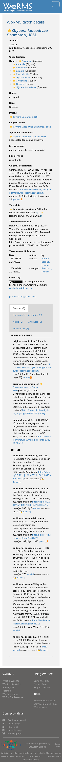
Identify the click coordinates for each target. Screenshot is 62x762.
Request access (42, 687)
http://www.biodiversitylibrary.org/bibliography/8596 (32, 439)
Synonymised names (21, 132)
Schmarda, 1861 (32, 126)
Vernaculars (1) (21, 328)
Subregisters (9, 687)
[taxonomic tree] (16, 296)
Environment (16, 146)
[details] (16, 199)
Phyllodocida (22, 74)
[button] (9, 30)
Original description (20, 165)
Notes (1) (18, 321)
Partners (6, 690)
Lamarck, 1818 (25, 117)
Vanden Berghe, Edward (45, 261)
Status (13, 93)
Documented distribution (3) (27, 315)
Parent (13, 112)
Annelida (20, 64)
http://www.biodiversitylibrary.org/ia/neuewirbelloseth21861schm (32, 367)
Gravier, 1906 (29, 136)
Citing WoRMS (41, 681)
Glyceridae (21, 80)
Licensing (15, 277)
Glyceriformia (23, 77)
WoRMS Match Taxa (44, 700)
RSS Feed (12, 727)
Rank (12, 103)
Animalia (26, 61)
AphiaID (13, 40)
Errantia (20, 71)
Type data (14, 205)
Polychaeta (22, 67)
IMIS (43, 646)
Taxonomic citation (20, 221)
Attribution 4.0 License (21, 288)
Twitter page (13, 723)
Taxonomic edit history (22, 251)
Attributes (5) (35, 321)
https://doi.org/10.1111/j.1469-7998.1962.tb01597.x (32, 475)
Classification (17, 57)
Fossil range (16, 155)
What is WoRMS (11, 681)
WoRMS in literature (12, 697)
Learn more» (57, 745)
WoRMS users (10, 694)
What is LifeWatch (11, 684)
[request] (17, 482)
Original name (17, 122)
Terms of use (40, 684)
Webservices (40, 707)
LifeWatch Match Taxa (45, 704)
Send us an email (16, 720)
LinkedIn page (14, 730)
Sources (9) (19, 308)
